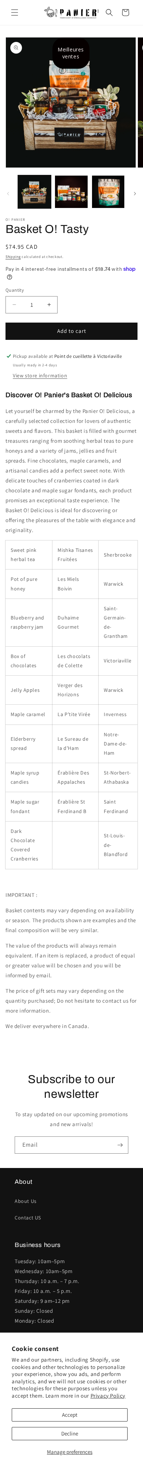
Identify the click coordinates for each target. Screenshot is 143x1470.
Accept (69, 1414)
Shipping (13, 256)
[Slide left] (8, 194)
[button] (15, 12)
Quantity (15, 290)
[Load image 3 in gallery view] (108, 191)
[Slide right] (135, 194)
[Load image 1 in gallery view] (34, 191)
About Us (26, 1201)
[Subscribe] (120, 1145)
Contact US (28, 1217)
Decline (69, 1433)
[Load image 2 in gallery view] (71, 191)
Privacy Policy (108, 1395)
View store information (40, 375)
